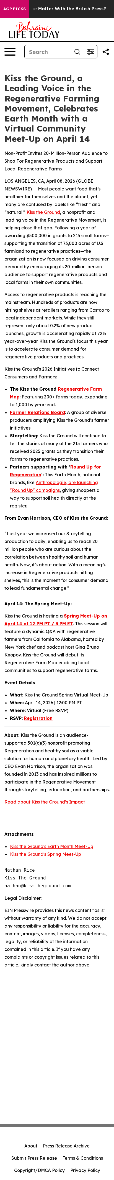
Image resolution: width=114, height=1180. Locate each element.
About (30, 1146)
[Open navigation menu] (9, 51)
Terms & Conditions (83, 1158)
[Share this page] (106, 51)
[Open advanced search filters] (90, 51)
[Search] (77, 51)
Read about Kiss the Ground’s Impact (44, 802)
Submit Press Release (34, 1158)
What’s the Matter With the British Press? (59, 8)
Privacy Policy (85, 1170)
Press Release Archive (66, 1146)
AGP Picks (14, 8)
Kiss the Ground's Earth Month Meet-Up (51, 846)
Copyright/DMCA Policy (39, 1170)
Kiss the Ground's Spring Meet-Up (45, 854)
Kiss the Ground (43, 212)
